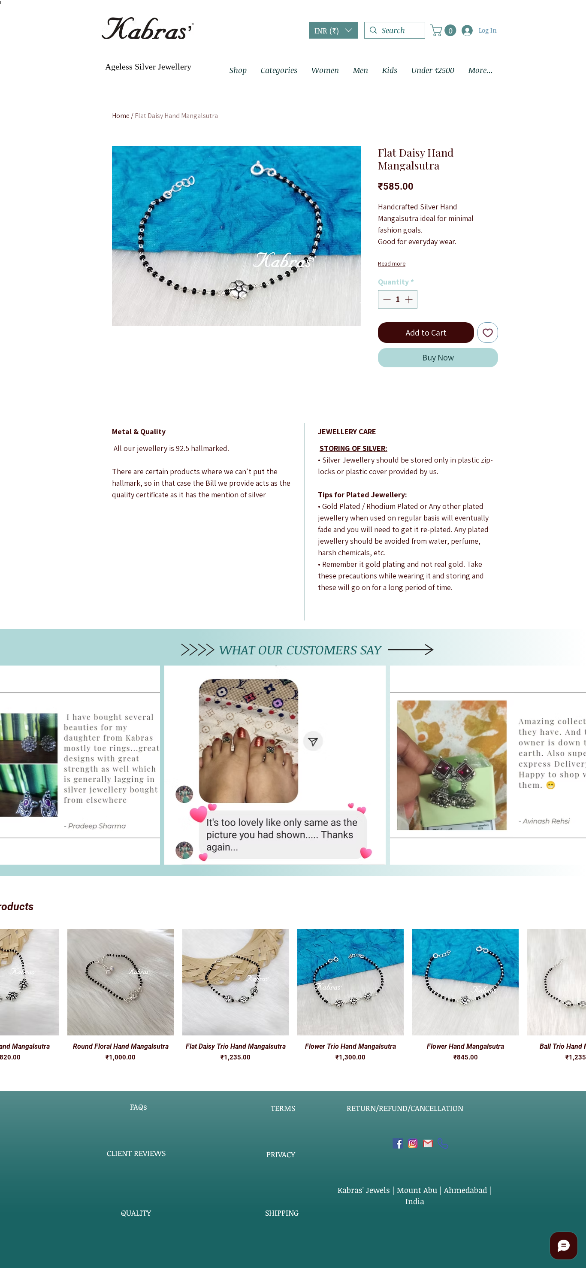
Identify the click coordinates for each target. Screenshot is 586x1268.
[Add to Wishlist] (487, 332)
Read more (391, 263)
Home (121, 115)
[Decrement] (386, 299)
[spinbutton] (398, 299)
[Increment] (409, 299)
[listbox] (333, 30)
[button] (333, 30)
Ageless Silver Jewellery (148, 66)
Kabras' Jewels (365, 1190)
